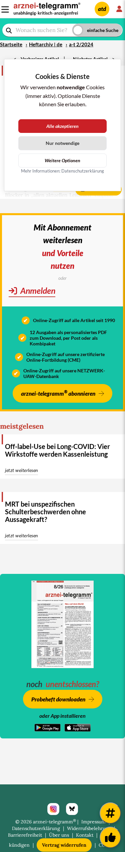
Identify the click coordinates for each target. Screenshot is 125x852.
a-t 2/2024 (81, 44)
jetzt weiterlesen (21, 470)
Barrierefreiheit (25, 835)
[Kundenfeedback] (110, 837)
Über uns (59, 835)
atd (102, 8)
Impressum (93, 822)
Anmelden (37, 290)
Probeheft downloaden (58, 699)
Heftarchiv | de (45, 44)
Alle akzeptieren (62, 126)
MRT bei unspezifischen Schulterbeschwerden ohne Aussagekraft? (45, 511)
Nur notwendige (62, 143)
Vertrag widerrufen (64, 845)
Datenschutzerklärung (36, 828)
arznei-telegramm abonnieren (58, 393)
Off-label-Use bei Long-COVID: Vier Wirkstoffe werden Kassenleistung (57, 450)
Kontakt (84, 835)
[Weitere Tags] (110, 813)
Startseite (11, 44)
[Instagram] (53, 809)
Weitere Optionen (62, 160)
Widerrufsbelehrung (89, 828)
